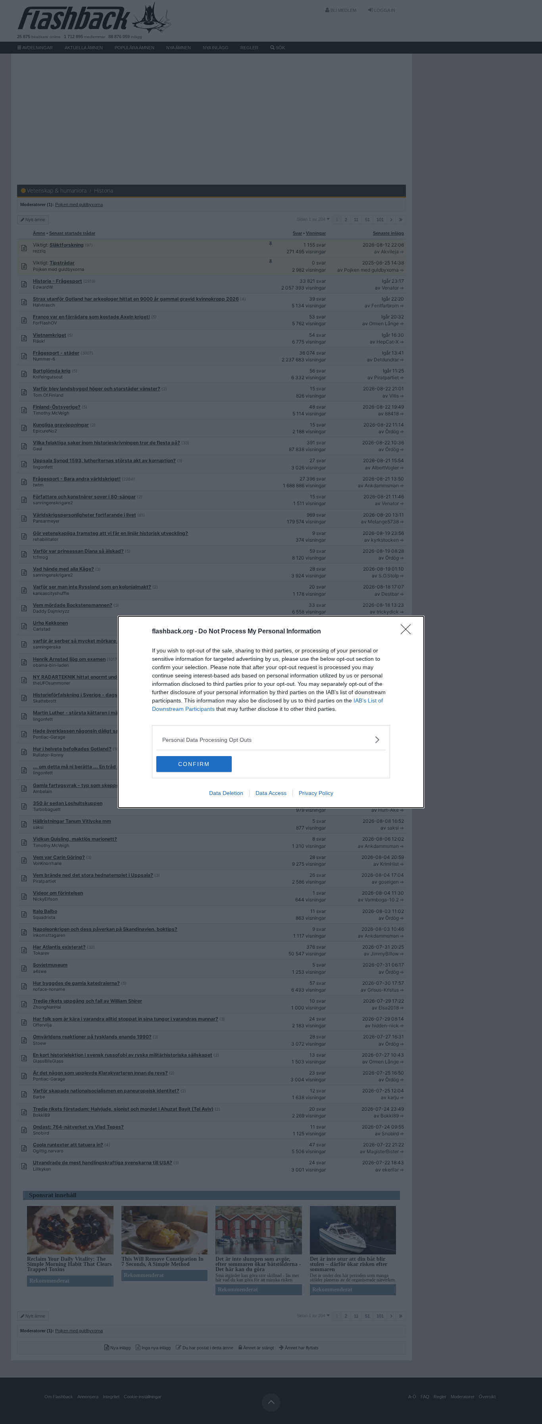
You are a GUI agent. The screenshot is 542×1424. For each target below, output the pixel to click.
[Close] (408, 631)
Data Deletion (226, 793)
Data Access (271, 793)
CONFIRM (194, 764)
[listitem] (271, 739)
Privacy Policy (316, 793)
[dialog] (271, 712)
